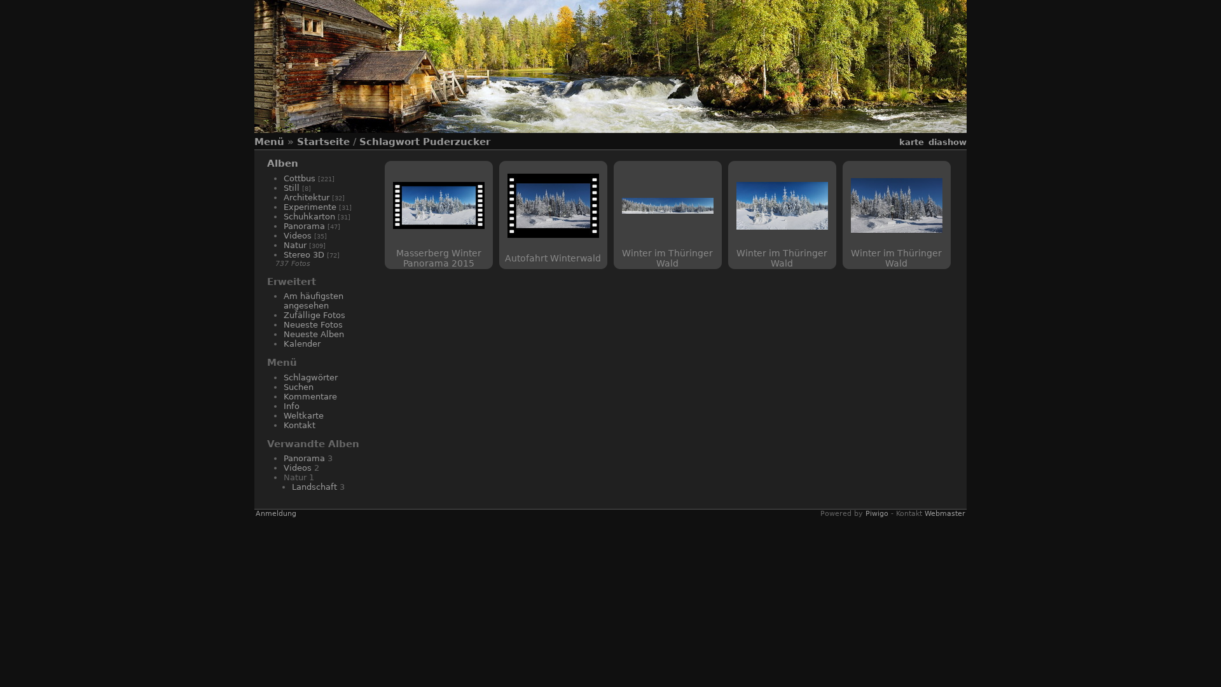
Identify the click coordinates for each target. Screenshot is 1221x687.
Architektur (306, 197)
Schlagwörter (311, 377)
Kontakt (299, 425)
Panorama (304, 226)
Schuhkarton (309, 216)
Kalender (302, 344)
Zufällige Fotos (314, 315)
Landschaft (314, 487)
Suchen (299, 387)
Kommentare (310, 396)
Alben (282, 163)
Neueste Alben (314, 334)
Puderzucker (456, 142)
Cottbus (299, 178)
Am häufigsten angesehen (313, 300)
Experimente (310, 207)
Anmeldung (276, 514)
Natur (295, 245)
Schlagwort (389, 142)
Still (292, 188)
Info (292, 406)
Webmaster (945, 514)
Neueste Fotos (313, 325)
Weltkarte (304, 415)
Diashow (947, 142)
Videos (298, 235)
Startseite (323, 142)
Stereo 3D (304, 255)
